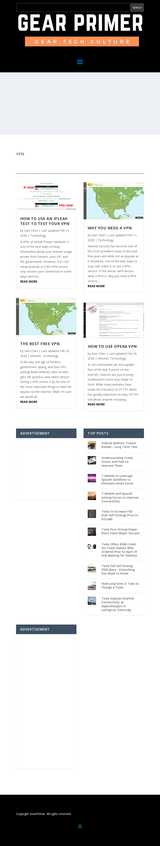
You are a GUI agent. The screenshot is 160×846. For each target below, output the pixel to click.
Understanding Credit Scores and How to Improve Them (117, 461)
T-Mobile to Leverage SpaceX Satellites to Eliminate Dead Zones (117, 479)
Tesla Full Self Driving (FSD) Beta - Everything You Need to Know (118, 569)
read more (28, 281)
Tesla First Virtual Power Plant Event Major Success (120, 531)
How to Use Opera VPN (112, 346)
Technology (38, 236)
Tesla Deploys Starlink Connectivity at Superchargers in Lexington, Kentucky (117, 604)
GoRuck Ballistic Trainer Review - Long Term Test (119, 445)
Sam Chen (31, 231)
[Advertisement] (80, 103)
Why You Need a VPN (110, 227)
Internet (35, 356)
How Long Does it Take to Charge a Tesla (120, 585)
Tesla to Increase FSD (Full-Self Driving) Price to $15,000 (119, 515)
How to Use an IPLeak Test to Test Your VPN (45, 221)
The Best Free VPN (40, 343)
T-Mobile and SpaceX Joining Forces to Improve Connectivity (120, 497)
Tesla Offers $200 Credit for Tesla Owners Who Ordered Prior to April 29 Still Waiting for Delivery (119, 550)
